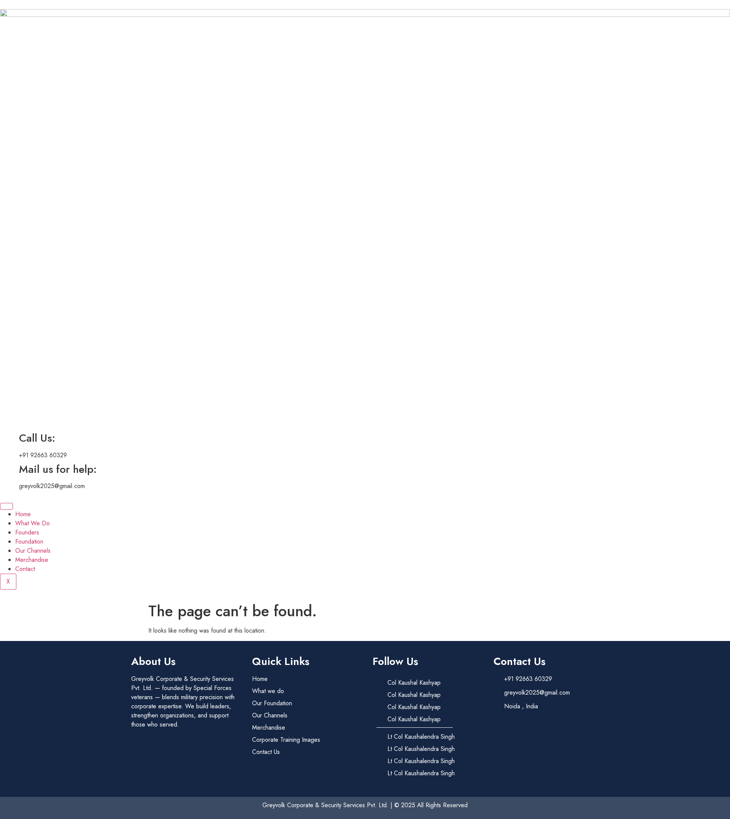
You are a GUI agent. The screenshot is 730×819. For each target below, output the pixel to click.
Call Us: (37, 438)
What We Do (32, 523)
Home (23, 514)
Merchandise (31, 559)
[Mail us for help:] (9, 469)
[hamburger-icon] (6, 506)
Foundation (29, 541)
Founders (27, 532)
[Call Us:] (9, 438)
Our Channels (33, 550)
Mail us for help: (58, 469)
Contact (25, 569)
